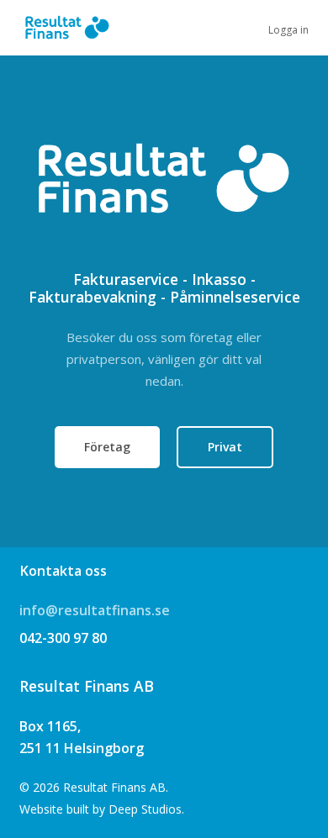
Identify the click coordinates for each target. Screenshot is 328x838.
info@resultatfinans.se (94, 610)
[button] (107, 447)
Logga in (288, 30)
